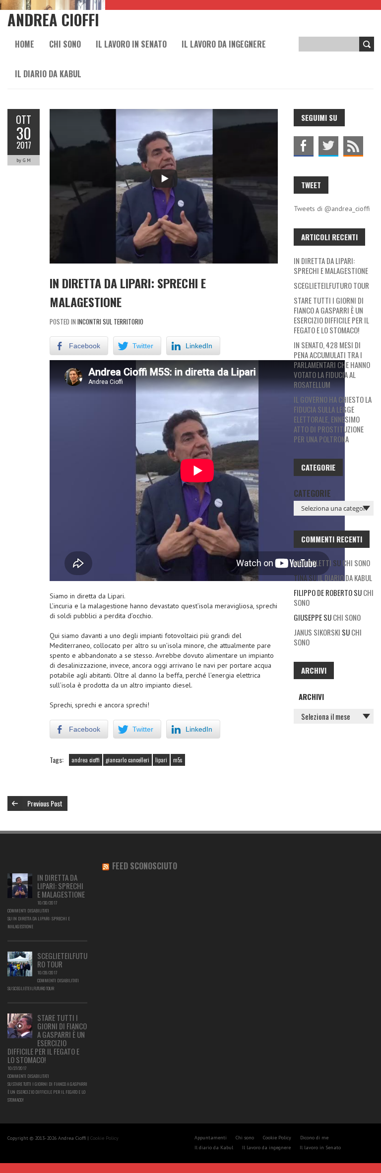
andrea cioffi (85, 760)
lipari (161, 760)
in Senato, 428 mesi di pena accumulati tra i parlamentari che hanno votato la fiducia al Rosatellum (332, 364)
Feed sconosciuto (144, 866)
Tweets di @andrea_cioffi (332, 208)
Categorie (312, 493)
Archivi (311, 696)
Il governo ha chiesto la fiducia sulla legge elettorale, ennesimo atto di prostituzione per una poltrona (333, 419)
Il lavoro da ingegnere (224, 44)
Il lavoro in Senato (131, 44)
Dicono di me (314, 1137)
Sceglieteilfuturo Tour (331, 285)
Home (24, 44)
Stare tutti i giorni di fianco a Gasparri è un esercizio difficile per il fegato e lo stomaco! (331, 315)
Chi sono (65, 44)
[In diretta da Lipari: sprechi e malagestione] (19, 878)
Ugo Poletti (312, 562)
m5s (178, 760)
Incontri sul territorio (110, 321)
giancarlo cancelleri (127, 760)
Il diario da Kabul (48, 74)
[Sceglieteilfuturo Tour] (19, 956)
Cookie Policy (104, 1138)
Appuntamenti (210, 1137)
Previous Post (45, 803)
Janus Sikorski (317, 632)
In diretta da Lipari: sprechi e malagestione (331, 265)
